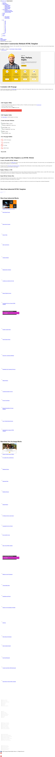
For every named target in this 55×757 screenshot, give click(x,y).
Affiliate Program (5, 714)
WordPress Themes (6, 723)
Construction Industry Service (8, 391)
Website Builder (5, 734)
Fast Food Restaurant (6, 657)
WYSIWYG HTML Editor (7, 738)
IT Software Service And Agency (8, 515)
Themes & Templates (6, 720)
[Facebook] (1, 751)
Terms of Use (5, 699)
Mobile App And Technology (8, 574)
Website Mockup (5, 749)
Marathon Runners (6, 491)
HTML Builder (14, 89)
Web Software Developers (7, 636)
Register (4, 35)
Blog (3, 14)
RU (5, 29)
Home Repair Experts (6, 212)
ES (5, 25)
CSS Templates (5, 725)
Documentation (7, 17)
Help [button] (3, 15)
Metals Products (5, 380)
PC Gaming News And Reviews (8, 457)
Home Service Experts (6, 224)
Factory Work (5, 234)
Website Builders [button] (5, 9)
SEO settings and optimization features (13, 165)
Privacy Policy (5, 700)
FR (5, 23)
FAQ (3, 711)
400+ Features (5, 3)
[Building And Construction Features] (10, 207)
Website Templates (7, 5)
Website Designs (7, 6)
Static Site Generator (6, 739)
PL (5, 26)
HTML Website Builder (8, 10)
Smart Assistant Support (7, 645)
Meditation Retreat (6, 469)
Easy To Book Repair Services (8, 421)
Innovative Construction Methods (8, 355)
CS (5, 31)
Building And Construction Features (9, 208)
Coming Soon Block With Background (9, 667)
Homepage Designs (6, 748)
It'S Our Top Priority (6, 400)
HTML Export (13, 162)
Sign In (4, 33)
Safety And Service (6, 244)
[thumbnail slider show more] (1, 192)
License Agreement (6, 701)
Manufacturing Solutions (7, 269)
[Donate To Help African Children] (10, 453)
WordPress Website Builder (9, 11)
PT (5, 27)
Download (4, 2)
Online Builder (4, 117)
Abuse (4, 704)
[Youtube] (1, 753)
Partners (4, 703)
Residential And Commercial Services (9, 369)
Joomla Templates (7, 7)
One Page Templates (6, 728)
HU (5, 30)
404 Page (4, 622)
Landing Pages (5, 747)
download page (39, 104)
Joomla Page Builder (8, 12)
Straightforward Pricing (7, 596)
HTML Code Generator (7, 740)
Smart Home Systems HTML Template (9, 681)
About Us (4, 702)
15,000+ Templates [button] (5, 4)
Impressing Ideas (5, 481)
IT (5, 24)
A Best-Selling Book (6, 585)
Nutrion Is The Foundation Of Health (9, 607)
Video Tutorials (7, 16)
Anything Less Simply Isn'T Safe (8, 280)
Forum (4, 716)
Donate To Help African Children (8, 454)
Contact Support (7, 18)
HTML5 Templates (6, 727)
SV (5, 32)
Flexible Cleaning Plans (7, 329)
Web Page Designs (6, 746)
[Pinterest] (1, 756)
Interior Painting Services (7, 293)
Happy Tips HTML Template (8, 545)
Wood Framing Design (6, 339)
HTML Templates (7, 8)
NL (5, 22)
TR (5, 28)
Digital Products (5, 504)
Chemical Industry (6, 257)
